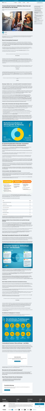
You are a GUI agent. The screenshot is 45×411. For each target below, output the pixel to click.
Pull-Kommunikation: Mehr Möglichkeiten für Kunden (38, 14)
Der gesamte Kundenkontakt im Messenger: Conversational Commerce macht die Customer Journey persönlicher (38, 12)
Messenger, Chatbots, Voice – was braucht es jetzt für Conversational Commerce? (39, 8)
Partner (28, 2)
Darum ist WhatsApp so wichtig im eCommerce (8, 380)
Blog (17, 400)
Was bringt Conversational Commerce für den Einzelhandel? (38, 17)
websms (28, 400)
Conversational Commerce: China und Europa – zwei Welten (38, 21)
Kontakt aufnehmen (40, 2)
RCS (39, 401)
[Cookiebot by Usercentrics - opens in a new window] (4, 409)
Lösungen (20, 2)
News (17, 401)
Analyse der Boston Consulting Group (7, 309)
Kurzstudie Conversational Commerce (6, 274)
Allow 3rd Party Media (17, 361)
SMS (39, 400)
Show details (34, 409)
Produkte (15, 2)
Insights (24, 2)
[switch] (19, 409)
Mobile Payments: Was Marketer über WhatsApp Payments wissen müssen (12, 379)
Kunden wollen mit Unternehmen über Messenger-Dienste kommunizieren (38, 10)
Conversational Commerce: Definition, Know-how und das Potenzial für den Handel (38, 6)
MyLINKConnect (29, 401)
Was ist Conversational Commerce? (37, 7)
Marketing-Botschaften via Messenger (26, 223)
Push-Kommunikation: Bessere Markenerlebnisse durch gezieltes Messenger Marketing (39, 15)
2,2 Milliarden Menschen (16, 73)
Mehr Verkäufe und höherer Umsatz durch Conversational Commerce (38, 18)
